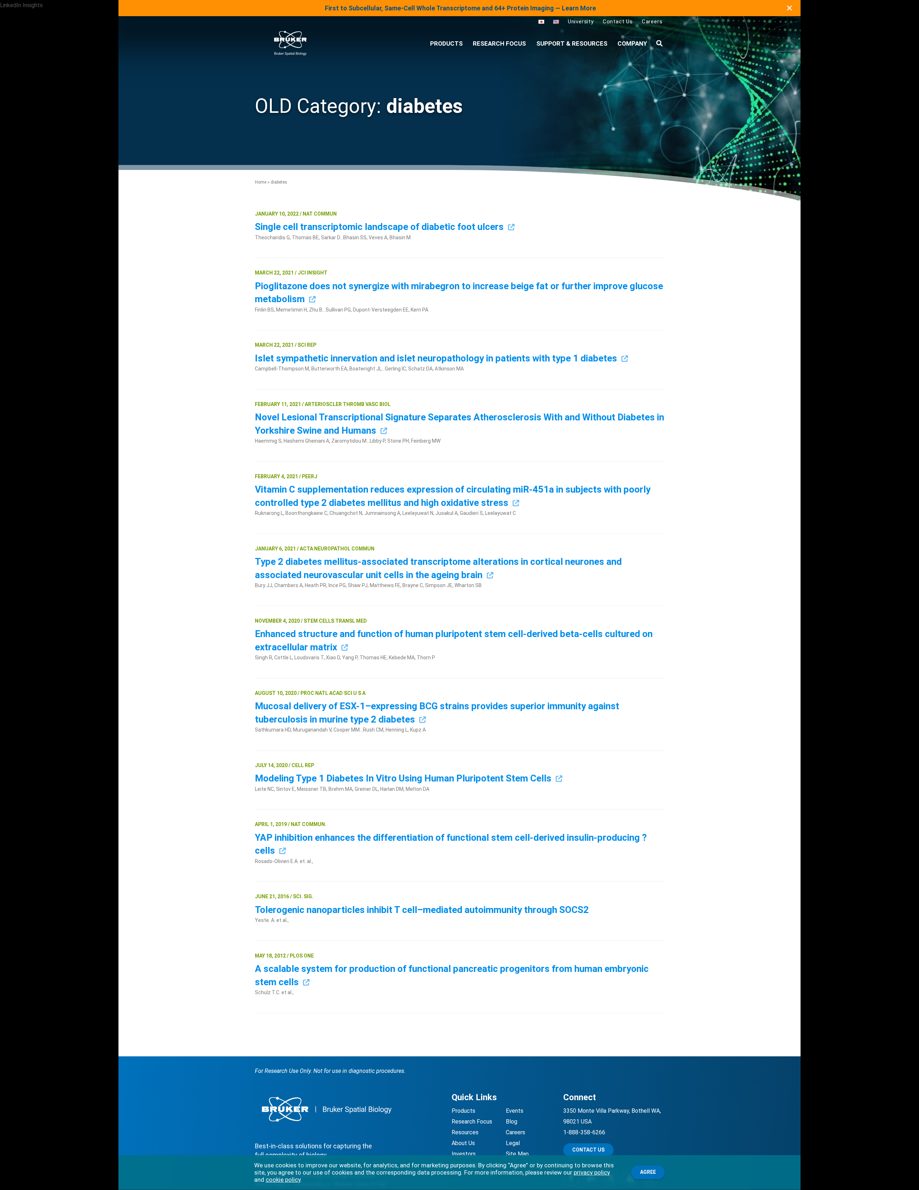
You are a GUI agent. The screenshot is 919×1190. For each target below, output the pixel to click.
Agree (648, 1172)
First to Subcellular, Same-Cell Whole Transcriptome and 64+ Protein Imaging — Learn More (460, 8)
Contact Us (618, 21)
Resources (465, 1132)
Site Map (517, 1153)
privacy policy (592, 1172)
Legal (513, 1143)
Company (632, 43)
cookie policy (283, 1179)
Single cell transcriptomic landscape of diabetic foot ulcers (380, 226)
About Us (463, 1143)
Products (463, 1110)
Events (514, 1110)
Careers (652, 21)
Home (260, 182)
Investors (464, 1153)
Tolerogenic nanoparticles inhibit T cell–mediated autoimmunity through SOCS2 (423, 909)
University (581, 21)
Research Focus (499, 43)
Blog (511, 1121)
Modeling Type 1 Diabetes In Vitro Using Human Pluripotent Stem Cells (404, 778)
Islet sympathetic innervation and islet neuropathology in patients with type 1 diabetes (437, 358)
